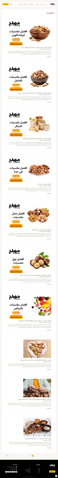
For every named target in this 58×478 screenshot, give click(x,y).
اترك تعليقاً (49, 94)
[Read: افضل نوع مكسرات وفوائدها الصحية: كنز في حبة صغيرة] (29, 260)
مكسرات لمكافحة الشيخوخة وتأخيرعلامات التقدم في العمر (34, 399)
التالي (7, 455)
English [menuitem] (11, 4)
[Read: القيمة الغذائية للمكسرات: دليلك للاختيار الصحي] (37, 427)
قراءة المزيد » (48, 56)
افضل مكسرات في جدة (44, 184)
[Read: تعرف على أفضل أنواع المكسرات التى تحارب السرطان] (37, 348)
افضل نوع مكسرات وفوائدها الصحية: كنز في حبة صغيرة (35, 275)
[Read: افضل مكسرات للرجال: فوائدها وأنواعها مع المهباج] (29, 124)
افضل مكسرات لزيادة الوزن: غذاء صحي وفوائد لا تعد (36, 47)
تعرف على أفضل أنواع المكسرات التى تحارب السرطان (35, 360)
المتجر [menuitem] (42, 4)
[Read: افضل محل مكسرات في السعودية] (29, 215)
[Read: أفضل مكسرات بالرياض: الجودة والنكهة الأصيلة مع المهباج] (29, 306)
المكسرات (45, 94)
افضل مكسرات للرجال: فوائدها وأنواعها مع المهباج (37, 138)
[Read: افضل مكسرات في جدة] (29, 169)
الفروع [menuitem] (25, 4)
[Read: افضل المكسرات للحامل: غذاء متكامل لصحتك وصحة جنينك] (29, 78)
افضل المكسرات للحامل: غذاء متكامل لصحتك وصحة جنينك (34, 93)
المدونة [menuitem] (37, 4)
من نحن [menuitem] (45, 4)
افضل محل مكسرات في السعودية (41, 229)
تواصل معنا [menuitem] (20, 4)
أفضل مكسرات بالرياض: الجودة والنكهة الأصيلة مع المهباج (35, 320)
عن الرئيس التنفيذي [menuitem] (31, 4)
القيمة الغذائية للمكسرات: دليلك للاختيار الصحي (38, 438)
